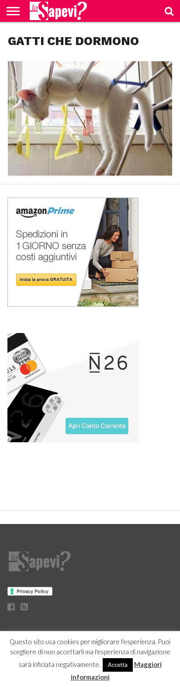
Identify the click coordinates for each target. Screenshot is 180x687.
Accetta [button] (118, 664)
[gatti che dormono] (90, 173)
